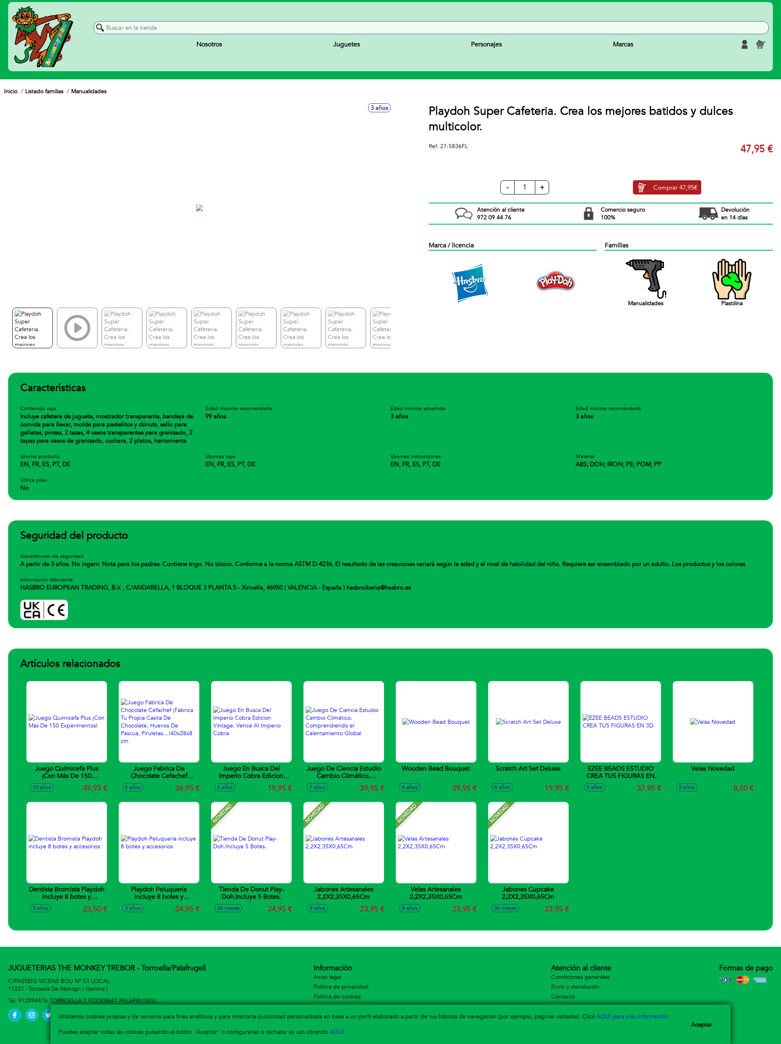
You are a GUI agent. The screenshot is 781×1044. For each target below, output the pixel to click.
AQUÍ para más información (631, 1016)
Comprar (675, 187)
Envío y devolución (575, 987)
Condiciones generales (580, 977)
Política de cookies (337, 996)
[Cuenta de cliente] (744, 44)
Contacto (563, 996)
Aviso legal (327, 977)
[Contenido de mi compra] (761, 44)
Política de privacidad (341, 987)
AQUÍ (336, 1032)
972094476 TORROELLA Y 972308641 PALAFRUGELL (87, 1001)
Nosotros (209, 44)
